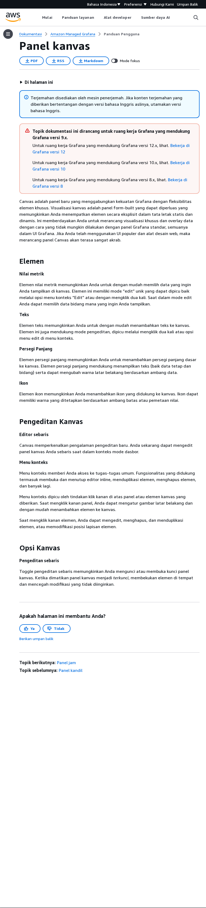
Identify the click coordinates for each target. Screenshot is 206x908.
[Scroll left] (38, 17)
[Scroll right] (173, 17)
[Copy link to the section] (15, 261)
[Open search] (196, 17)
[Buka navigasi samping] (8, 34)
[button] (36, 82)
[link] (121, 34)
